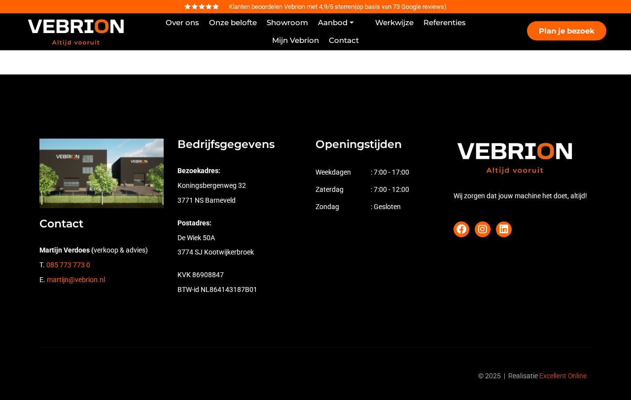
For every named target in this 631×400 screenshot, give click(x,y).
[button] (341, 23)
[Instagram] (483, 229)
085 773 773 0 (68, 265)
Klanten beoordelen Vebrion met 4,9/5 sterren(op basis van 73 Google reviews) (338, 6)
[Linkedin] (504, 229)
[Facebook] (461, 229)
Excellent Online (563, 376)
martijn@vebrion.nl (76, 280)
